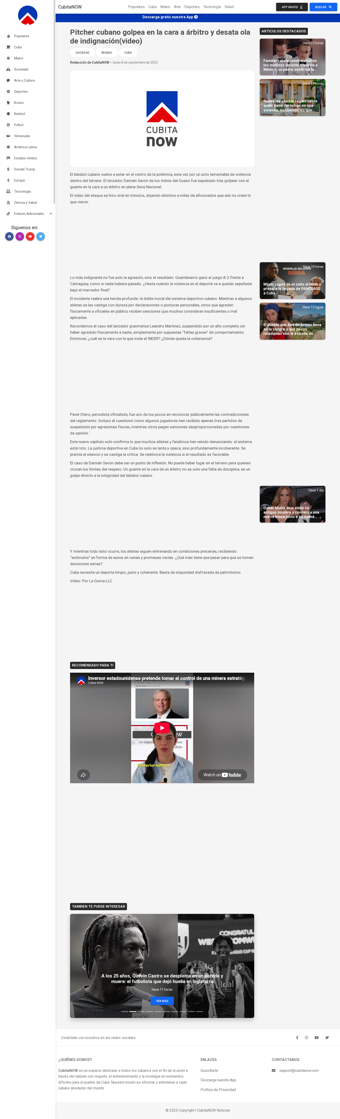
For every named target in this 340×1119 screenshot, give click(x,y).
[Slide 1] (124, 1011)
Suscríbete (209, 1070)
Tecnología (212, 7)
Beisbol (107, 52)
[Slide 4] (149, 1011)
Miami (165, 7)
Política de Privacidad (218, 1090)
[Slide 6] (166, 1011)
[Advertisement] (162, 239)
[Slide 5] (158, 1011)
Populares (136, 7)
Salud (229, 7)
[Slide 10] (199, 1011)
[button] (28, 213)
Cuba (152, 7)
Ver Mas (162, 1001)
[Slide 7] (174, 1011)
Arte (177, 7)
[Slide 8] (182, 1011)
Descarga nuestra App (218, 1080)
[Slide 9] (191, 1011)
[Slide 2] (133, 1011)
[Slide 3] (141, 1011)
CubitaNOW (70, 7)
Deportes (192, 7)
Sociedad (83, 52)
